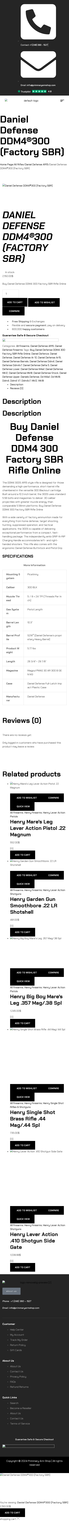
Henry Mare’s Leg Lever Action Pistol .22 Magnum (37, 828)
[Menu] (63, 101)
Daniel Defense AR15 (36, 164)
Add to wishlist (45, 302)
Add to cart (15, 302)
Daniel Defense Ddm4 (42, 361)
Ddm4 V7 (15, 380)
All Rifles (19, 164)
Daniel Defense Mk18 (20, 373)
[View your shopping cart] (3, 104)
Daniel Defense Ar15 (49, 357)
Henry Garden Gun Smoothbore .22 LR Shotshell (33, 905)
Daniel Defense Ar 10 (25, 357)
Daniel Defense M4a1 (32, 369)
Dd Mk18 (55, 376)
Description (16, 384)
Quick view (23, 806)
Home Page (6, 164)
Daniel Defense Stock (46, 373)
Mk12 (34, 380)
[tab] (38, 384)
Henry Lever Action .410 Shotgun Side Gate (34, 1240)
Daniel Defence (40, 353)
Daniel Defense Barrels (15, 361)
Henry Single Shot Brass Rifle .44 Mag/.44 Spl (32, 1118)
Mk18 (41, 380)
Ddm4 (5, 380)
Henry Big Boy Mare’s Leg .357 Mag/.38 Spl (36, 999)
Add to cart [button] (22, 854)
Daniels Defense (30, 376)
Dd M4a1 (45, 376)
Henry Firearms (33, 812)
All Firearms (22, 346)
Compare (14, 311)
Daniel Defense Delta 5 (36, 365)
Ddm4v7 (26, 380)
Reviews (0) (16, 388)
